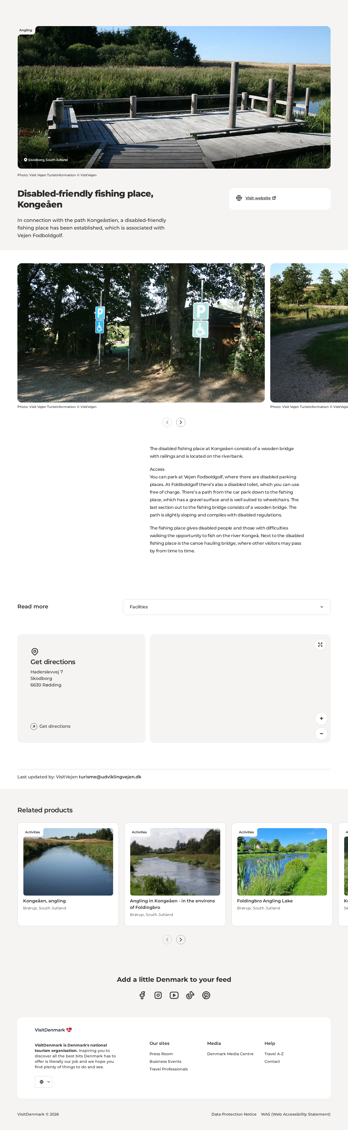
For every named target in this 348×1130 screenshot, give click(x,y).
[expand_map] (320, 645)
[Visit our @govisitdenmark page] (190, 995)
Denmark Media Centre (230, 1053)
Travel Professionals (169, 1069)
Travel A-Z (274, 1053)
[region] (240, 688)
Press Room (161, 1053)
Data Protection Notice (234, 1114)
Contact (272, 1061)
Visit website (258, 198)
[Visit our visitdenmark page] (174, 995)
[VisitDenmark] (53, 1030)
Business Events (165, 1061)
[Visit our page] (158, 995)
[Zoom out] (321, 733)
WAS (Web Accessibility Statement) (296, 1114)
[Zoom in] (321, 718)
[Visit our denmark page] (142, 995)
